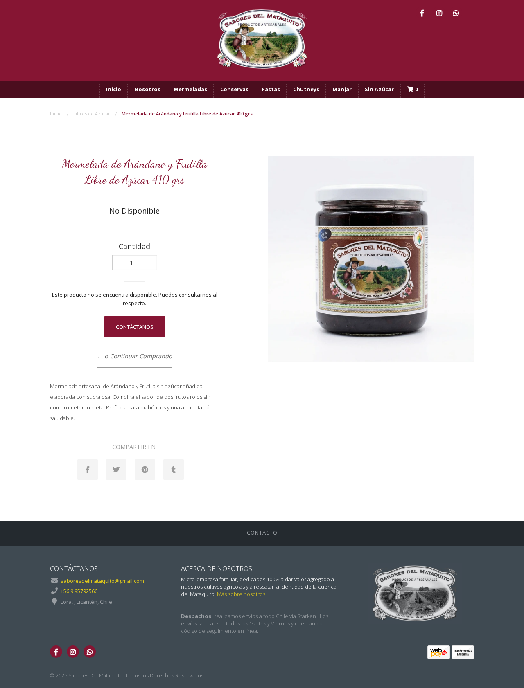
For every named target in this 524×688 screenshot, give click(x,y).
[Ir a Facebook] (422, 13)
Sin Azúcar (379, 89)
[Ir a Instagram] (439, 13)
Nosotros (147, 89)
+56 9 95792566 (79, 591)
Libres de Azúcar (91, 113)
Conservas (234, 89)
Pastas (271, 89)
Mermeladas (190, 89)
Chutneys (306, 89)
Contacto (262, 532)
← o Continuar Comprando (134, 356)
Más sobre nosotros (241, 594)
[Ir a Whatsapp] (456, 13)
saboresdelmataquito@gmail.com (102, 581)
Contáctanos (135, 327)
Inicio (113, 89)
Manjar (342, 89)
